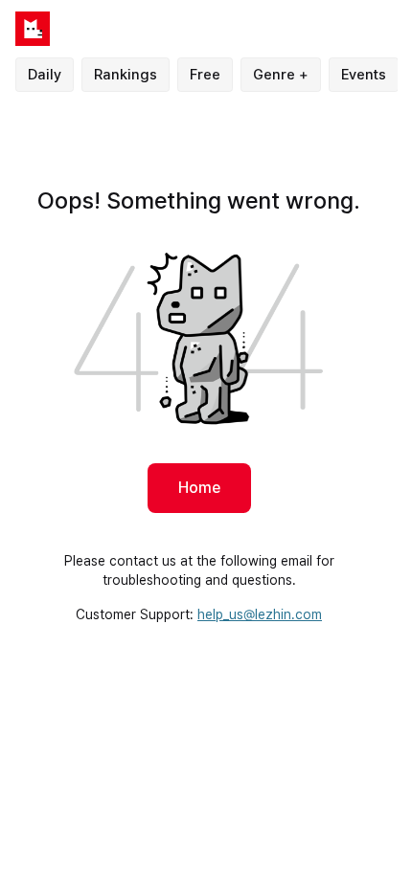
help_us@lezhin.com (259, 614)
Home (199, 488)
